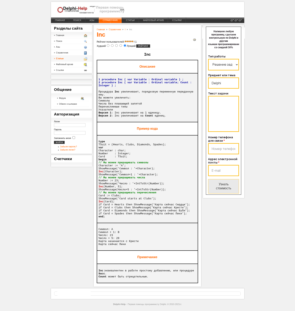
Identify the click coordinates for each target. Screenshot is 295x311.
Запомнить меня (62, 138)
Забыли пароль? (68, 146)
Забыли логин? (67, 149)
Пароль (58, 129)
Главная (101, 29)
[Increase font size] (240, 20)
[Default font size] (236, 20)
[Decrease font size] (232, 20)
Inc (101, 34)
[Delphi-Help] (90, 9)
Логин (57, 121)
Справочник (115, 29)
